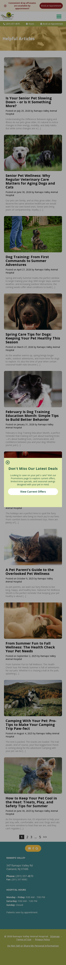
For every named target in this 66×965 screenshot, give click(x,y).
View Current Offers (33, 491)
